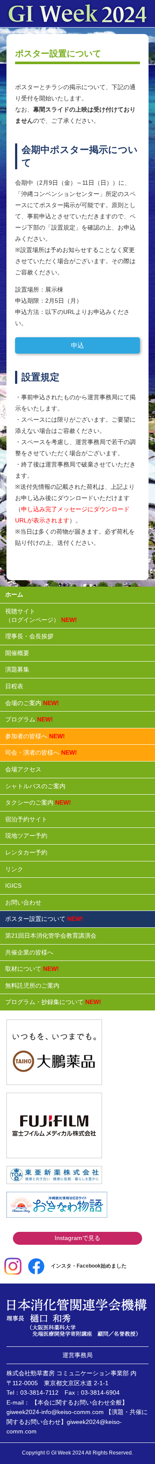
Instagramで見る (77, 1237)
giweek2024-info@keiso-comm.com (55, 1411)
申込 (77, 345)
